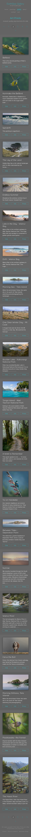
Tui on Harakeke (10, 500)
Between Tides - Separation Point (10, 531)
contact (13, 12)
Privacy (4, 831)
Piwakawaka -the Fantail (14, 737)
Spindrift (7, 128)
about (24, 9)
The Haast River (10, 796)
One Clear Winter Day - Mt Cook (15, 323)
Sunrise (6, 568)
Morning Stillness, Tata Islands (13, 694)
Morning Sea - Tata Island (15, 287)
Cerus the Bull (9, 657)
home (6, 9)
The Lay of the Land (12, 160)
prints (19, 9)
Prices (24, 66)
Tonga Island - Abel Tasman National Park (13, 401)
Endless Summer (10, 195)
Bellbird (6, 57)
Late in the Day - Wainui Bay (14, 225)
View (6, 66)
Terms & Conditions (13, 831)
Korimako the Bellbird (13, 93)
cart (18, 12)
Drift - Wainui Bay (11, 259)
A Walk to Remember (13, 454)
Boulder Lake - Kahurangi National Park (15, 360)
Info (15, 66)
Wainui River (8, 616)
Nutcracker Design (23, 831)
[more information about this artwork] (15, 46)
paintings (12, 9)
